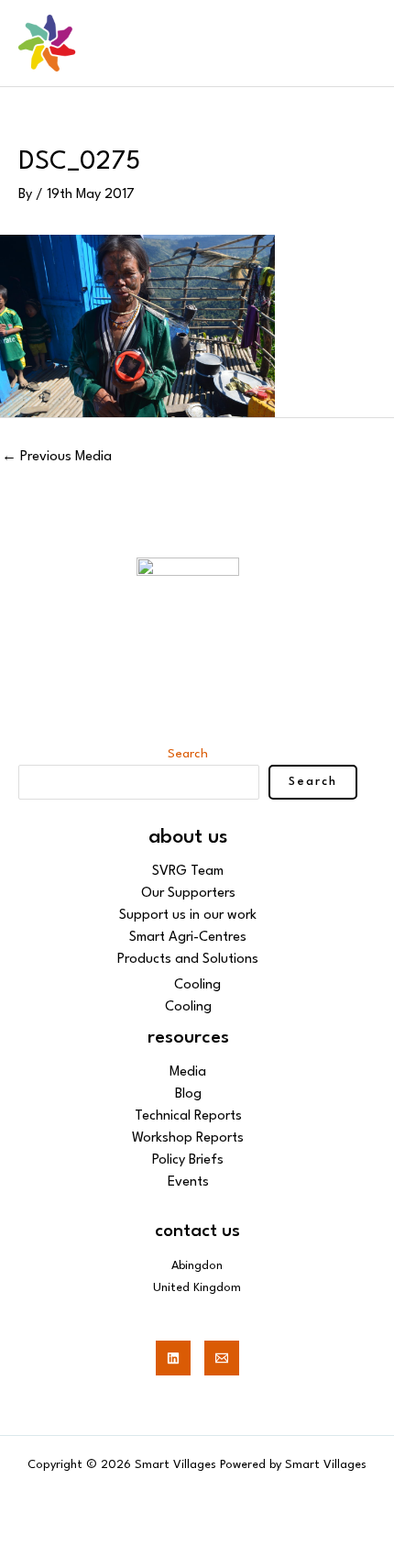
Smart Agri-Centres (187, 937)
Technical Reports (188, 1116)
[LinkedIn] (173, 1358)
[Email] (221, 1358)
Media (188, 1072)
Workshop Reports (188, 1138)
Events (188, 1182)
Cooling (197, 985)
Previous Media (57, 457)
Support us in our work (188, 915)
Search (188, 753)
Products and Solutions (187, 959)
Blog (188, 1094)
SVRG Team (188, 871)
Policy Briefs (188, 1160)
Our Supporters (188, 893)
